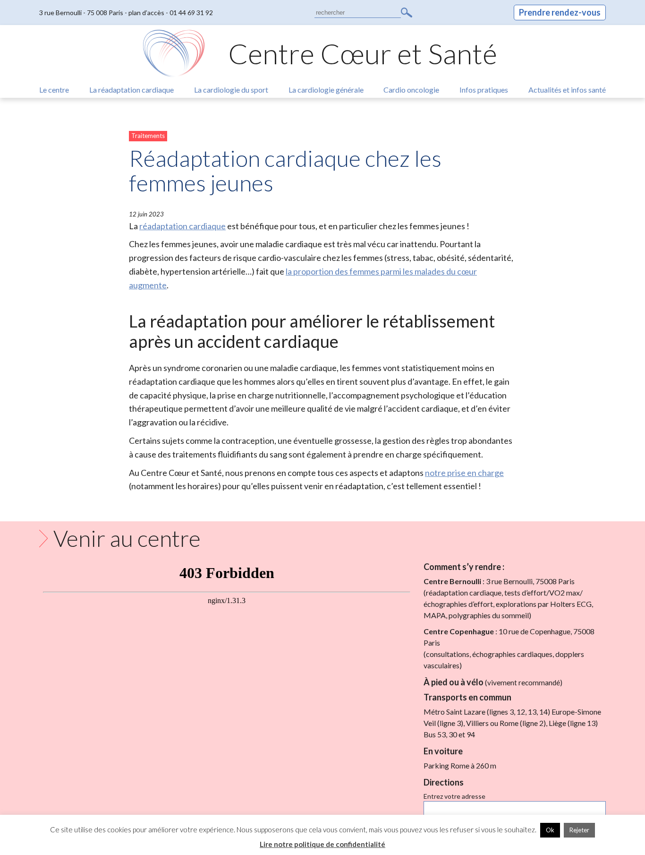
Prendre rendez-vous (560, 12)
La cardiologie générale (326, 89)
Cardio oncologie (411, 89)
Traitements (148, 135)
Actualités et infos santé (567, 89)
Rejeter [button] (579, 830)
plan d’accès (146, 13)
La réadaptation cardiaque (131, 89)
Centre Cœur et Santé (362, 53)
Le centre (54, 89)
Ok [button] (550, 830)
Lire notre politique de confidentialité (322, 844)
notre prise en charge (464, 472)
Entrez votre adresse (454, 796)
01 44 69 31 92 (191, 13)
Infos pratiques (483, 89)
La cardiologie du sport (231, 89)
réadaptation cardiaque (182, 226)
